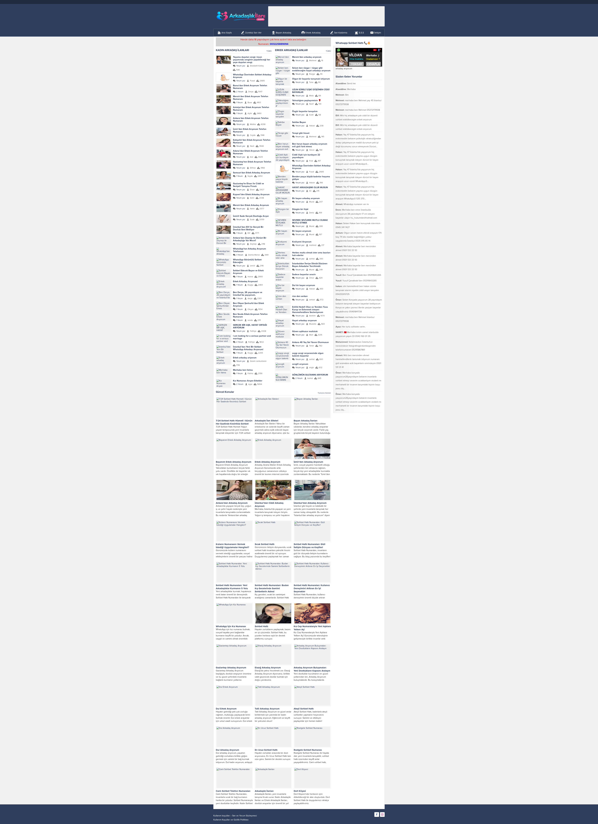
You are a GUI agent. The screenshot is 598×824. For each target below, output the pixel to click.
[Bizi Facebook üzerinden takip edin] (376, 814)
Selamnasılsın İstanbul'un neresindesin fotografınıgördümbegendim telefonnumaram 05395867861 (356, 346)
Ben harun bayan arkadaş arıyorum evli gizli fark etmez (309, 145)
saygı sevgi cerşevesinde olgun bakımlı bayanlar (307, 354)
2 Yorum (239, 91)
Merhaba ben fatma (243, 370)
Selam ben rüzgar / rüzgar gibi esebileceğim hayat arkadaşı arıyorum (311, 69)
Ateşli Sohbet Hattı (304, 708)
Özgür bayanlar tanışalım (305, 111)
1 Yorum (239, 102)
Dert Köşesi (300, 791)
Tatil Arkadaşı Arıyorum (267, 708)
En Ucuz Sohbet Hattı (266, 750)
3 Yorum (239, 255)
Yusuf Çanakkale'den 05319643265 (359, 280)
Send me (351, 83)
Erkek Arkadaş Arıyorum (267, 461)
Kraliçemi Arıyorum (301, 241)
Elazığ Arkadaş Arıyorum (268, 667)
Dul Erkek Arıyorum (226, 708)
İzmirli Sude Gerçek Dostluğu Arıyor (251, 216)
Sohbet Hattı (261, 626)
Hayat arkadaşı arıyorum (304, 320)
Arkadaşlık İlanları (264, 791)
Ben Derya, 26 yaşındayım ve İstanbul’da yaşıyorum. (247, 293)
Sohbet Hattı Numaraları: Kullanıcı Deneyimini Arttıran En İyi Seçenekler (312, 588)
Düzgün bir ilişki (300, 209)
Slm (347, 95)
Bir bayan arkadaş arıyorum (306, 198)
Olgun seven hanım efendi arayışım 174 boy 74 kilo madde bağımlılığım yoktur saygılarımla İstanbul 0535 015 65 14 (359, 237)
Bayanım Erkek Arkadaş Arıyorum (233, 461)
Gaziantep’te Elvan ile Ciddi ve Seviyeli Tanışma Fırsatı (248, 185)
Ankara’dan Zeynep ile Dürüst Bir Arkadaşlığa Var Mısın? (249, 239)
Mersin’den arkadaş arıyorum (306, 57)
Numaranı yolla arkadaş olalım (364, 415)
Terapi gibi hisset (300, 133)
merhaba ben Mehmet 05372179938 (362, 110)
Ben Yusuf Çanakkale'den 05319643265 (361, 275)
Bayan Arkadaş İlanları (305, 420)
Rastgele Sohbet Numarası (308, 750)
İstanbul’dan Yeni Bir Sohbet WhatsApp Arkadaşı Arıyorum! (248, 348)
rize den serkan (300, 296)
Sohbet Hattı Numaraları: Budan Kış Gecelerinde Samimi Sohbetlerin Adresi (272, 588)
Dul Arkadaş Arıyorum (227, 750)
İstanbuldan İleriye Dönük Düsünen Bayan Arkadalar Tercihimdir (309, 265)
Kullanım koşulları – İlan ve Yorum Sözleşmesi (235, 815)
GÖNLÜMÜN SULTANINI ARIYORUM (310, 374)
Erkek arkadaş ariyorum (244, 357)
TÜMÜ (269, 51)
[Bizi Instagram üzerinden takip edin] (382, 814)
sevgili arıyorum (300, 364)
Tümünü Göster (324, 393)
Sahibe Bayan (299, 122)
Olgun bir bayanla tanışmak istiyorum (311, 78)
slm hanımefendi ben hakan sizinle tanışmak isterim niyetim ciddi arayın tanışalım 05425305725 (357, 290)
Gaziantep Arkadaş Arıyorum (231, 667)
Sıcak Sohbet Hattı (264, 544)
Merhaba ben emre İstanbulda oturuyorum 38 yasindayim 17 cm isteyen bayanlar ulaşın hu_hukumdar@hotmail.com (356, 214)
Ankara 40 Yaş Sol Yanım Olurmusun (310, 342)
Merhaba (351, 89)
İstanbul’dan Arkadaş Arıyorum (310, 503)
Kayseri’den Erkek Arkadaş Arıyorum (251, 194)
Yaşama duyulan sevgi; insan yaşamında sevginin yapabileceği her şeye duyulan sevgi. (251, 60)
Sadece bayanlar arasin (304, 274)
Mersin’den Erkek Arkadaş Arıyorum (251, 205)
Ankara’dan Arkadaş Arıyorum (232, 503)
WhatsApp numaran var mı (356, 204)
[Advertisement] (326, 16)
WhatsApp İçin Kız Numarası (231, 626)
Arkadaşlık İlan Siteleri (266, 420)
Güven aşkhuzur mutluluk (305, 331)
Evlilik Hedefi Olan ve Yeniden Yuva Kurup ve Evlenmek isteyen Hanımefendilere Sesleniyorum (310, 310)
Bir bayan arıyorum (301, 231)
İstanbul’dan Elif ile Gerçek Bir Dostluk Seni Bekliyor (248, 228)
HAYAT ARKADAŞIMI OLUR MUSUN (310, 187)
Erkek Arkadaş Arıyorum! (245, 281)
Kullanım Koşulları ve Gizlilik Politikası (231, 819)
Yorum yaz (240, 66)
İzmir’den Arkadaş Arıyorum (308, 461)
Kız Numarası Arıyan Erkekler (247, 380)
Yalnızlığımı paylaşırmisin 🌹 (306, 100)
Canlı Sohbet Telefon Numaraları (233, 791)
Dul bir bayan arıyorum (303, 285)
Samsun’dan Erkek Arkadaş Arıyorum (251, 172)
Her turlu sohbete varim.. (354, 326)
